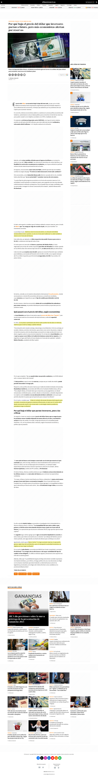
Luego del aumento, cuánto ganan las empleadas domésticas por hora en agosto (18, 631)
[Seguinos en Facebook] (38, 758)
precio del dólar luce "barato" (50, 315)
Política (38, 5)
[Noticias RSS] (56, 758)
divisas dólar (36, 574)
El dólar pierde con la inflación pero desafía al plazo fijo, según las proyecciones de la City (80, 108)
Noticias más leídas (15, 587)
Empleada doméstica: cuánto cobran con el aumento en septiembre (38, 655)
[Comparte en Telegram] (21, 75)
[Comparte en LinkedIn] (18, 75)
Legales (56, 5)
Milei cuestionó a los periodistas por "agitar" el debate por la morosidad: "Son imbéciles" (59, 688)
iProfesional (12, 21)
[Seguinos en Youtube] (52, 758)
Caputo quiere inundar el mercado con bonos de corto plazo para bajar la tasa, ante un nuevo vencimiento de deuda (80, 84)
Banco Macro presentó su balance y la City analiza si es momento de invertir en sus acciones (79, 156)
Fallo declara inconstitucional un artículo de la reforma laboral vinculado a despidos (17, 712)
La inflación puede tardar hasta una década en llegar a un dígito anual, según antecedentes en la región (80, 180)
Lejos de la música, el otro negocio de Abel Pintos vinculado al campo (59, 735)
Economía (32, 5)
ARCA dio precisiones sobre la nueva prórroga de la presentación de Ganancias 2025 (27, 619)
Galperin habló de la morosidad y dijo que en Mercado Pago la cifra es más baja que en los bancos (80, 132)
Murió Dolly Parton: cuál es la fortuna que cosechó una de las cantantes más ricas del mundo (38, 736)
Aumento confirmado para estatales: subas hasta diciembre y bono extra (78, 712)
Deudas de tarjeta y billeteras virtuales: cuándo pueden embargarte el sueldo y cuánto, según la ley (37, 631)
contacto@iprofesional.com (49, 774)
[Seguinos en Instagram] (45, 758)
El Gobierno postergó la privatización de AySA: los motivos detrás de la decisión (58, 724)
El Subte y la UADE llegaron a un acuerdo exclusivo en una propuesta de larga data (17, 688)
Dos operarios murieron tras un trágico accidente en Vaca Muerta (59, 607)
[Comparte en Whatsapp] (15, 75)
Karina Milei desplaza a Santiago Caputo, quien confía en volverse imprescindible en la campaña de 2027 (80, 631)
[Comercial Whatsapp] (58, 768)
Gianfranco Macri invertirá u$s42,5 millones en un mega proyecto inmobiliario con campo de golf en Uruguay (59, 701)
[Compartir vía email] (24, 75)
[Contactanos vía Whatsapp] (43, 767)
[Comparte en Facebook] (10, 75)
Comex (75, 5)
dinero (18, 226)
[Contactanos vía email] (39, 767)
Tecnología (69, 5)
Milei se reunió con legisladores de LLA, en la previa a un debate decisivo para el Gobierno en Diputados (58, 655)
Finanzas (44, 5)
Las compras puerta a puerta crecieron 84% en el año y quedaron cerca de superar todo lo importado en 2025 (17, 655)
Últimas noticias (24, 5)
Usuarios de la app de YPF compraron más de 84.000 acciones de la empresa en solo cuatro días (38, 689)
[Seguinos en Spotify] (59, 758)
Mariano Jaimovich (14, 78)
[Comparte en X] (12, 75)
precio (29, 574)
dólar (24, 103)
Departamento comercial (56, 765)
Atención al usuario (41, 764)
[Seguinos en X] (41, 758)
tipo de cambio (22, 574)
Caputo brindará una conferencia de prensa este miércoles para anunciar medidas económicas (59, 643)
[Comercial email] (55, 768)
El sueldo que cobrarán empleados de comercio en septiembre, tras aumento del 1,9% (59, 619)
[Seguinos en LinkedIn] (49, 758)
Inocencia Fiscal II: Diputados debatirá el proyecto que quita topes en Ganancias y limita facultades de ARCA (57, 631)
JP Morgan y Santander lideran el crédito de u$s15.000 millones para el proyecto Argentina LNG (59, 712)
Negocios (63, 5)
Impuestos (50, 5)
